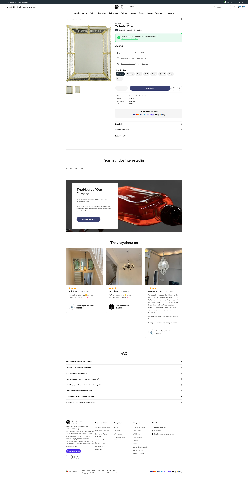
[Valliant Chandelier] (111, 307)
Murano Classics (138, 453)
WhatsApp (158, 431)
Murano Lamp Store (122, 23)
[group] (89, 53)
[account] (234, 7)
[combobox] (221, 7)
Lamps (135, 440)
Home (68, 19)
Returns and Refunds (128, 64)
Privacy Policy (100, 443)
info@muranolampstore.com (164, 434)
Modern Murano (138, 450)
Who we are (118, 434)
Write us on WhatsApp (129, 39)
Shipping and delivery (102, 427)
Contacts (98, 449)
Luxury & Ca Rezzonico (140, 447)
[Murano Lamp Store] (124, 7)
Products (117, 431)
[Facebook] (68, 457)
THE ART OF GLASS (88, 219)
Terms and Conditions (102, 440)
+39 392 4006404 (160, 427)
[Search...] (214, 7)
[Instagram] (73, 457)
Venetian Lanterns (139, 427)
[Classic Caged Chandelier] (72, 307)
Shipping (145, 64)
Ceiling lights (137, 437)
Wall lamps (136, 434)
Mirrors (135, 444)
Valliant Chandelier (122, 306)
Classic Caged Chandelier (84, 306)
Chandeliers (137, 431)
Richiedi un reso (100, 446)
